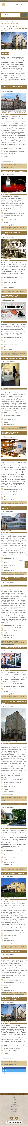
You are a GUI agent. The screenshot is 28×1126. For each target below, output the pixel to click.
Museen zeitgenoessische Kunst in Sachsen (11, 165)
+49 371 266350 (12, 1051)
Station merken (6, 114)
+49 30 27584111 (12, 985)
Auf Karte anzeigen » (8, 91)
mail (6, 1073)
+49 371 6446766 (12, 283)
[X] (11, 1118)
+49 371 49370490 (12, 344)
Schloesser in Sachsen (19, 1063)
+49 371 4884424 (12, 154)
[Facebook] (16, 1118)
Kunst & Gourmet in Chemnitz (7, 167)
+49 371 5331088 (12, 936)
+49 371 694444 (12, 420)
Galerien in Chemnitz (19, 229)
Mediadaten (14, 1107)
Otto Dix (20, 797)
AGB (14, 1114)
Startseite (9, 22)
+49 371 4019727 (12, 220)
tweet (6, 1070)
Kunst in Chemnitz (20, 166)
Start (14, 1098)
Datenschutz (14, 1112)
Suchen (24, 15)
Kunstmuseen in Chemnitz (20, 948)
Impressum (14, 1109)
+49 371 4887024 (12, 787)
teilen (6, 1068)
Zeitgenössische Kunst (20, 22)
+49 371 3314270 (12, 565)
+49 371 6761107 (12, 494)
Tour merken (6, 53)
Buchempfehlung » (8, 161)
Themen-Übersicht (20, 4)
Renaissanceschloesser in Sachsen (8, 1064)
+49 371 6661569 (12, 857)
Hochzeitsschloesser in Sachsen (8, 1063)
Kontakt (14, 1102)
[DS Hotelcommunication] (14, 1122)
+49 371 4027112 (12, 689)
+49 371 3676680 (12, 630)
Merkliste (14, 1100)
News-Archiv (14, 1105)
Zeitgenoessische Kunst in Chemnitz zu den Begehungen (13, 352)
